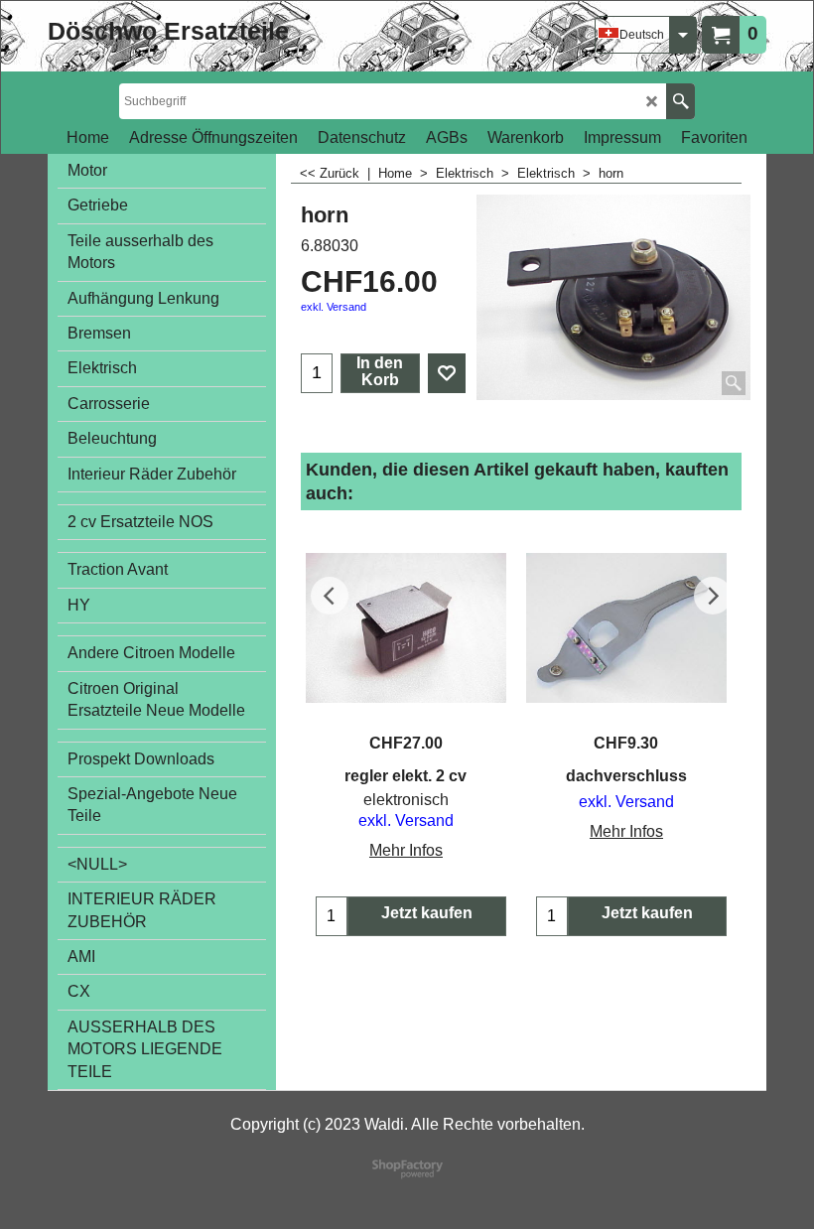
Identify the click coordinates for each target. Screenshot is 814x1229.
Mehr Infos (406, 850)
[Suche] (680, 101)
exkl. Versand (333, 307)
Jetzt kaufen (427, 912)
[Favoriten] (447, 373)
